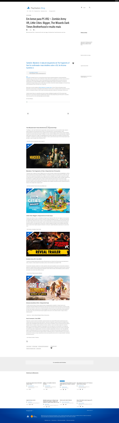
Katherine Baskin (47, 385)
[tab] (46, 126)
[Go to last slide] (28, 113)
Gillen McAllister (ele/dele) (33, 72)
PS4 (33, 11)
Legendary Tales (49, 87)
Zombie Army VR (38, 348)
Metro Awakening (42, 87)
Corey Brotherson (31, 385)
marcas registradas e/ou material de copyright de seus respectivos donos (53, 416)
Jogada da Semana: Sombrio (30, 400)
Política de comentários (70, 420)
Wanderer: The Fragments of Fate (30, 348)
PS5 (27, 11)
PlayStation (38, 8)
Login (84, 7)
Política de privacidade (61, 420)
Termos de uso (53, 420)
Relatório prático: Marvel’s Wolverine (66, 400)
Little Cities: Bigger (34, 346)
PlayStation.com (47, 420)
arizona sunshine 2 (28, 346)
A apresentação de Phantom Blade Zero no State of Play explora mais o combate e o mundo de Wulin (68, 384)
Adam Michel (47, 404)
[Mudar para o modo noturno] (81, 7)
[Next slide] (68, 113)
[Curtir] (46, 389)
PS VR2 (30, 11)
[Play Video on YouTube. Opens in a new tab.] (67, 167)
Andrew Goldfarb (81, 403)
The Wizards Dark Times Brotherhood (43, 346)
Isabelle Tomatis (81, 385)
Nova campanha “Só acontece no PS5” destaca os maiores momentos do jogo (84, 383)
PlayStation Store (44, 11)
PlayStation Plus (37, 11)
